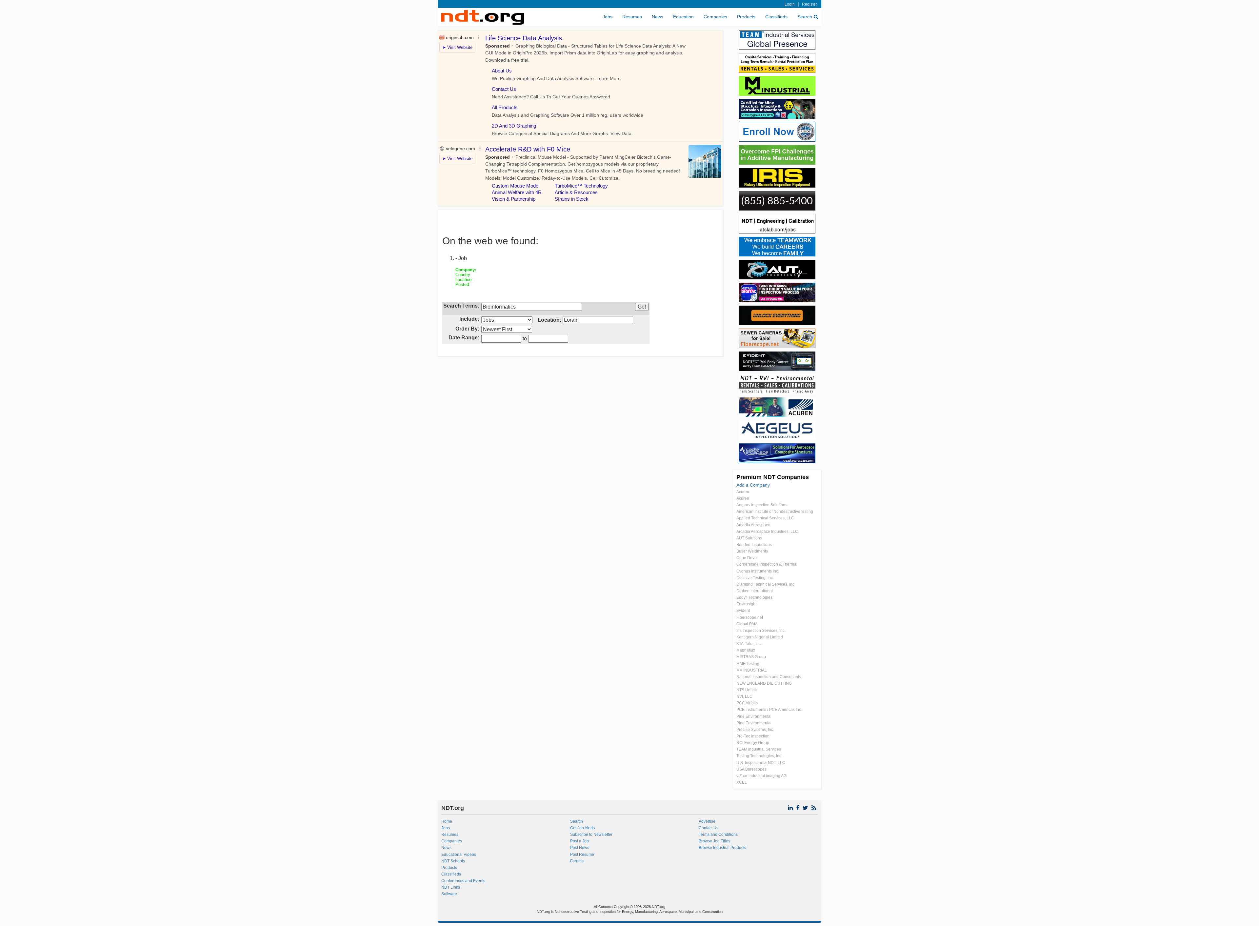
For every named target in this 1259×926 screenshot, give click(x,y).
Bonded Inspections (754, 544)
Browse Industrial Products (722, 847)
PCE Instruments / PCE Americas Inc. (769, 709)
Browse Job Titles (714, 841)
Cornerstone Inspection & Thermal (766, 564)
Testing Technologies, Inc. (759, 756)
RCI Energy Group (752, 742)
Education (683, 16)
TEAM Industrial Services (758, 749)
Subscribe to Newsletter (591, 834)
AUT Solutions (749, 538)
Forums (577, 861)
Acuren (742, 492)
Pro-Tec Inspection (752, 736)
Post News (579, 847)
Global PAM (746, 624)
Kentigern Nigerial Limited (759, 637)
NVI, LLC (744, 696)
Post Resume (582, 854)
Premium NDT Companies (772, 477)
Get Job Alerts (582, 828)
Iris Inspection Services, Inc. (761, 630)
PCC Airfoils (747, 703)
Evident (743, 610)
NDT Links (450, 887)
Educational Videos (458, 854)
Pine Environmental (753, 716)
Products (746, 16)
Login (790, 4)
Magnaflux (745, 650)
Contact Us (708, 828)
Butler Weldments (752, 551)
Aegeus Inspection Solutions (761, 505)
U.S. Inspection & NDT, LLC (760, 762)
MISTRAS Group (751, 656)
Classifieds (776, 16)
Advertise (707, 821)
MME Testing (747, 663)
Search (804, 16)
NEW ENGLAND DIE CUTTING (764, 683)
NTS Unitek (746, 690)
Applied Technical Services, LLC (765, 518)
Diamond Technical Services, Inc (765, 584)
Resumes (632, 16)
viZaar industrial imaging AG (761, 776)
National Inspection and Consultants (768, 676)
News (657, 16)
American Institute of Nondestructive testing (774, 511)
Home (446, 821)
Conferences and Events (463, 880)
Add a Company (753, 485)
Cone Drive (746, 557)
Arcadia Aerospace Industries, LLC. (767, 531)
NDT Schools (453, 861)
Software (449, 894)
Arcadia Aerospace (753, 525)
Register (809, 4)
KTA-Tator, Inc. (749, 643)
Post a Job (579, 841)
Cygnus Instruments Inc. (757, 571)
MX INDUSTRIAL (751, 670)
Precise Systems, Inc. (755, 729)
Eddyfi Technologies (754, 597)
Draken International (754, 591)
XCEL (741, 782)
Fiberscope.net (749, 617)
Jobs (607, 16)
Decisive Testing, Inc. (755, 577)
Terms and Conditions (718, 834)
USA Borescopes (751, 769)
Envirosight (746, 604)
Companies (715, 16)
